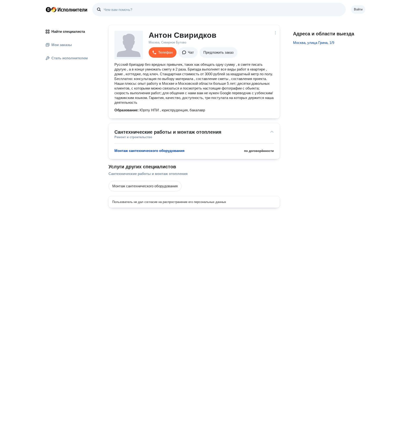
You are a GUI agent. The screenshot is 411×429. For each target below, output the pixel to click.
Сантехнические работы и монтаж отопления (148, 174)
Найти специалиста (68, 31)
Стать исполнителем (69, 58)
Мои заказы (61, 45)
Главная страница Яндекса (48, 9)
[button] (162, 52)
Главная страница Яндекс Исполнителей (67, 9)
